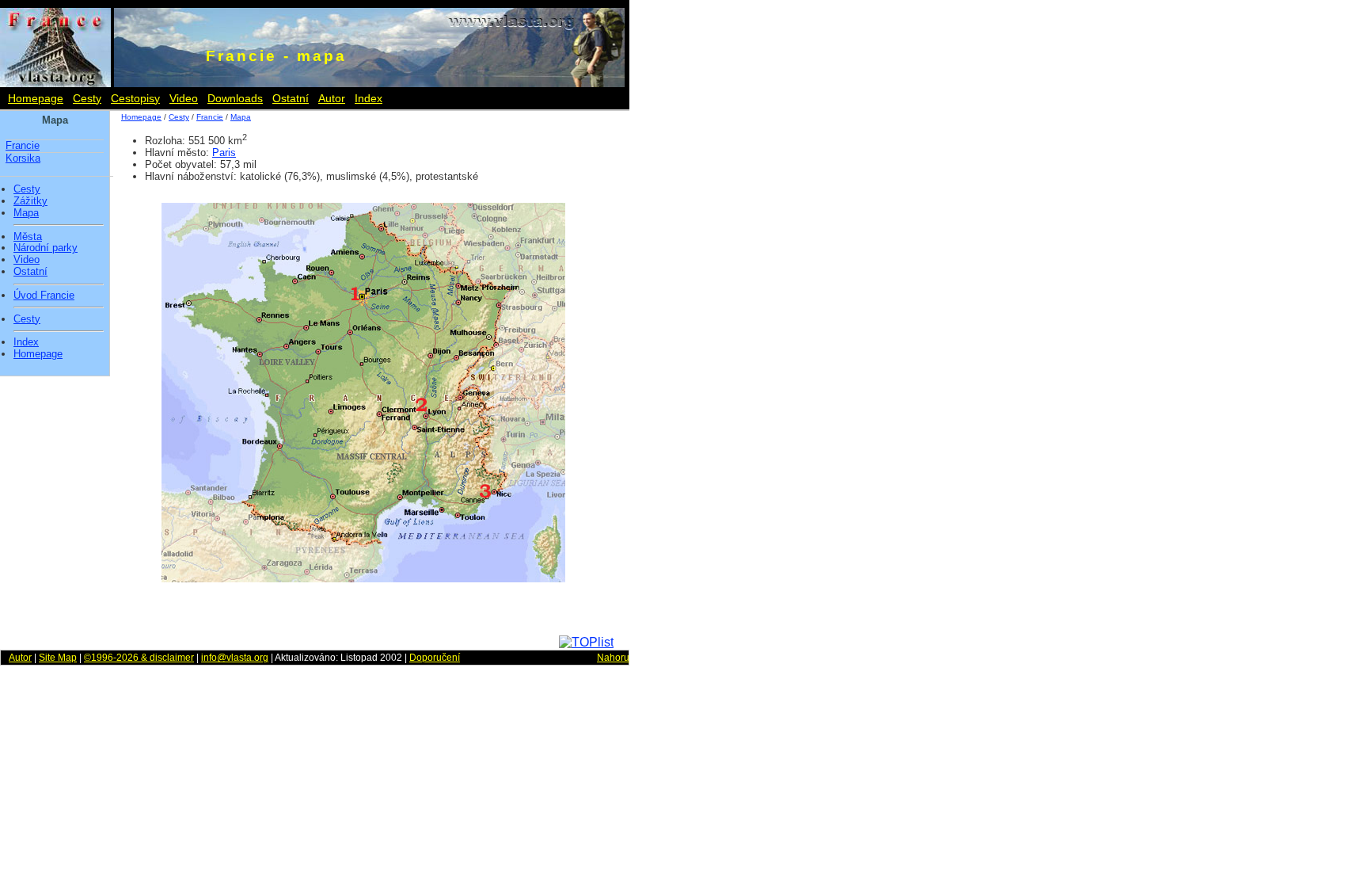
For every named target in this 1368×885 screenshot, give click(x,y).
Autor (331, 98)
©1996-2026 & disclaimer (139, 657)
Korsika (23, 158)
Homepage (35, 98)
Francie (23, 145)
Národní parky (45, 248)
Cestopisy (135, 98)
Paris (224, 152)
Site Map (58, 657)
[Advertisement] (696, 356)
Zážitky (30, 201)
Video (183, 98)
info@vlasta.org (234, 657)
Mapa (26, 213)
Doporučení (434, 657)
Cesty (87, 98)
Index (368, 98)
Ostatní (290, 98)
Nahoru (613, 657)
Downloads (235, 98)
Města (27, 236)
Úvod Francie (43, 295)
